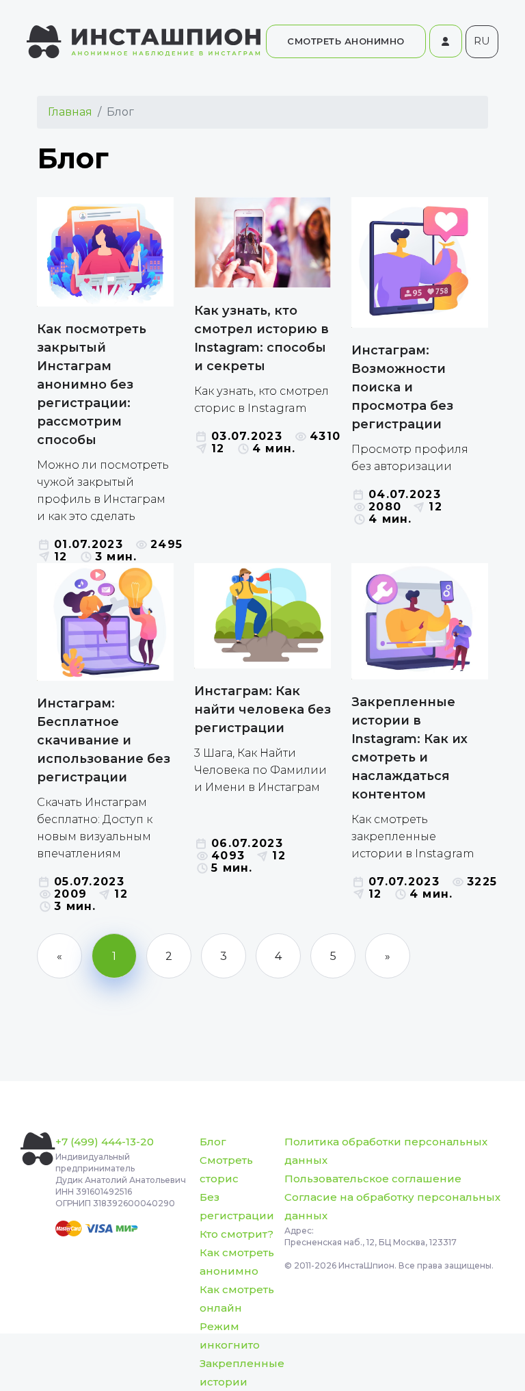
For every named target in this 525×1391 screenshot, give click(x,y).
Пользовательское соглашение (372, 1178)
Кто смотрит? (236, 1233)
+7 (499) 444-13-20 (104, 1141)
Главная (70, 111)
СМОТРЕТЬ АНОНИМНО (346, 41)
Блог (213, 1141)
